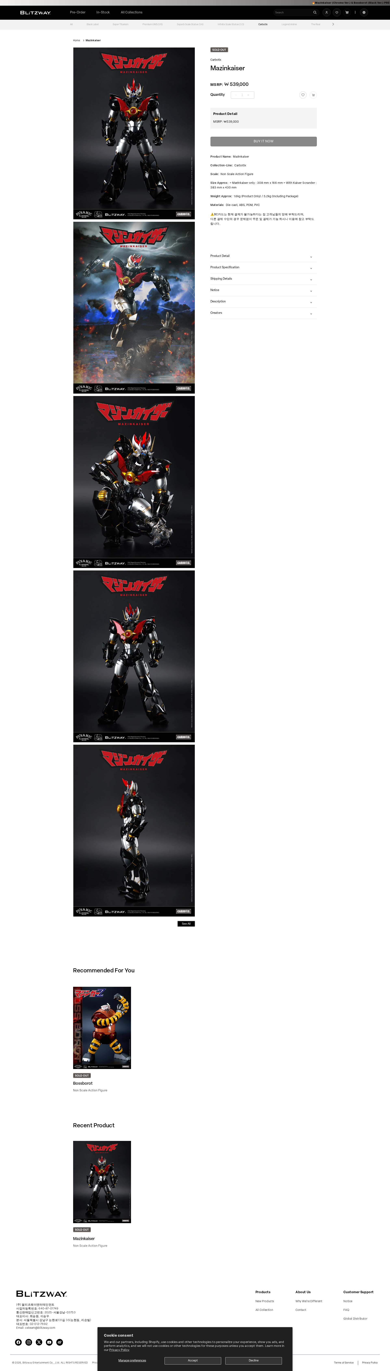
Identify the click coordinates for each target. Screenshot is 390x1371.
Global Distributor (355, 1318)
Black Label (93, 24)
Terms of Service (344, 1363)
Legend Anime (289, 24)
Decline (254, 1360)
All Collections (132, 12)
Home (76, 40)
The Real (315, 24)
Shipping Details (221, 278)
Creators (216, 313)
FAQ (346, 1310)
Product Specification (224, 267)
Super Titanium (120, 24)
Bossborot (83, 1084)
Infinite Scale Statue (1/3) (231, 24)
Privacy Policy (119, 1350)
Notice (214, 290)
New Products (265, 1301)
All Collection (264, 1310)
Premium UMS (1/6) (153, 24)
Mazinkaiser (93, 40)
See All (186, 923)
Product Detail (220, 256)
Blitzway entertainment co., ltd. (41, 1363)
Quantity (217, 95)
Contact (301, 1310)
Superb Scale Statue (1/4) (190, 24)
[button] (131, 12)
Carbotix (263, 24)
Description (218, 301)
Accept (193, 1360)
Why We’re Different (309, 1301)
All (71, 24)
